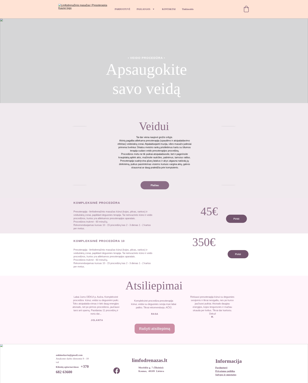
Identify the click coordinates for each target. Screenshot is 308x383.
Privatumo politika (225, 371)
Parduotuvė (221, 367)
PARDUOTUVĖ (122, 9)
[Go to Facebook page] (116, 370)
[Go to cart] (246, 9)
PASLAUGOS (143, 9)
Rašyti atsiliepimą (154, 329)
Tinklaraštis (187, 9)
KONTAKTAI (168, 9)
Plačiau (155, 185)
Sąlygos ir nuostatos (225, 374)
